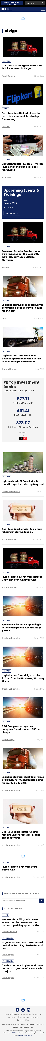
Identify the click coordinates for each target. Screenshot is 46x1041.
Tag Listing (35, 1033)
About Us (8, 1030)
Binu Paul (6, 126)
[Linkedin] (28, 1026)
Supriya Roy (7, 177)
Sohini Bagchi (8, 970)
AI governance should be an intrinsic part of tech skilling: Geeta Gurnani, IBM (23, 961)
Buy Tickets (12, 213)
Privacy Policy (12, 1033)
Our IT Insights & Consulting (11, 3)
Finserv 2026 (10, 203)
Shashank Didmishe (11, 491)
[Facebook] (17, 1026)
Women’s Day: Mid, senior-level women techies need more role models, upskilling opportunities (20, 938)
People (5, 931)
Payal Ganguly (8, 76)
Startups (6, 61)
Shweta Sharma (9, 369)
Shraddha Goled (9, 947)
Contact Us (37, 1030)
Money (5, 109)
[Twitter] (23, 1026)
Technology (8, 954)
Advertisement (26, 1030)
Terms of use (24, 1033)
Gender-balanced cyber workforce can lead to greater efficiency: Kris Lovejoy (22, 984)
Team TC (6, 318)
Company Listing (23, 1036)
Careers (16, 1030)
